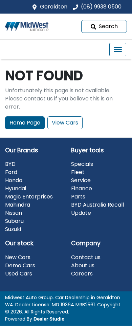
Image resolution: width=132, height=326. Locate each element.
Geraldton (53, 7)
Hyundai (15, 188)
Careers (82, 273)
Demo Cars (20, 265)
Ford (11, 172)
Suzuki (13, 229)
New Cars (17, 257)
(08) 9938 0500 (101, 7)
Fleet (78, 172)
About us (82, 265)
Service (81, 180)
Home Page (24, 123)
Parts (78, 196)
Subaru (14, 221)
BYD (10, 164)
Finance (81, 188)
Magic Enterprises (29, 196)
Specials (82, 164)
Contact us (86, 257)
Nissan (13, 213)
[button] (117, 49)
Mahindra (17, 205)
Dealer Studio (49, 319)
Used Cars (18, 273)
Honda (13, 180)
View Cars (65, 123)
